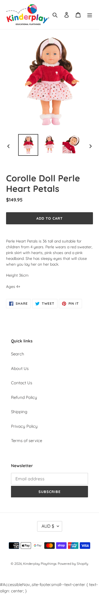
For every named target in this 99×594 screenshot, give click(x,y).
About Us (20, 368)
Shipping (19, 411)
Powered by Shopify (73, 564)
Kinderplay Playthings (40, 564)
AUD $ (48, 526)
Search (17, 353)
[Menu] (89, 15)
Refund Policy (24, 397)
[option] (28, 145)
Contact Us (21, 382)
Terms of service (26, 440)
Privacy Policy (24, 426)
